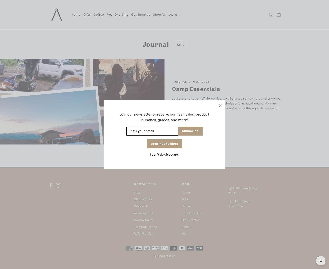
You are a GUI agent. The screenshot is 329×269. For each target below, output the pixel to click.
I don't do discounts (164, 154)
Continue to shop (164, 143)
